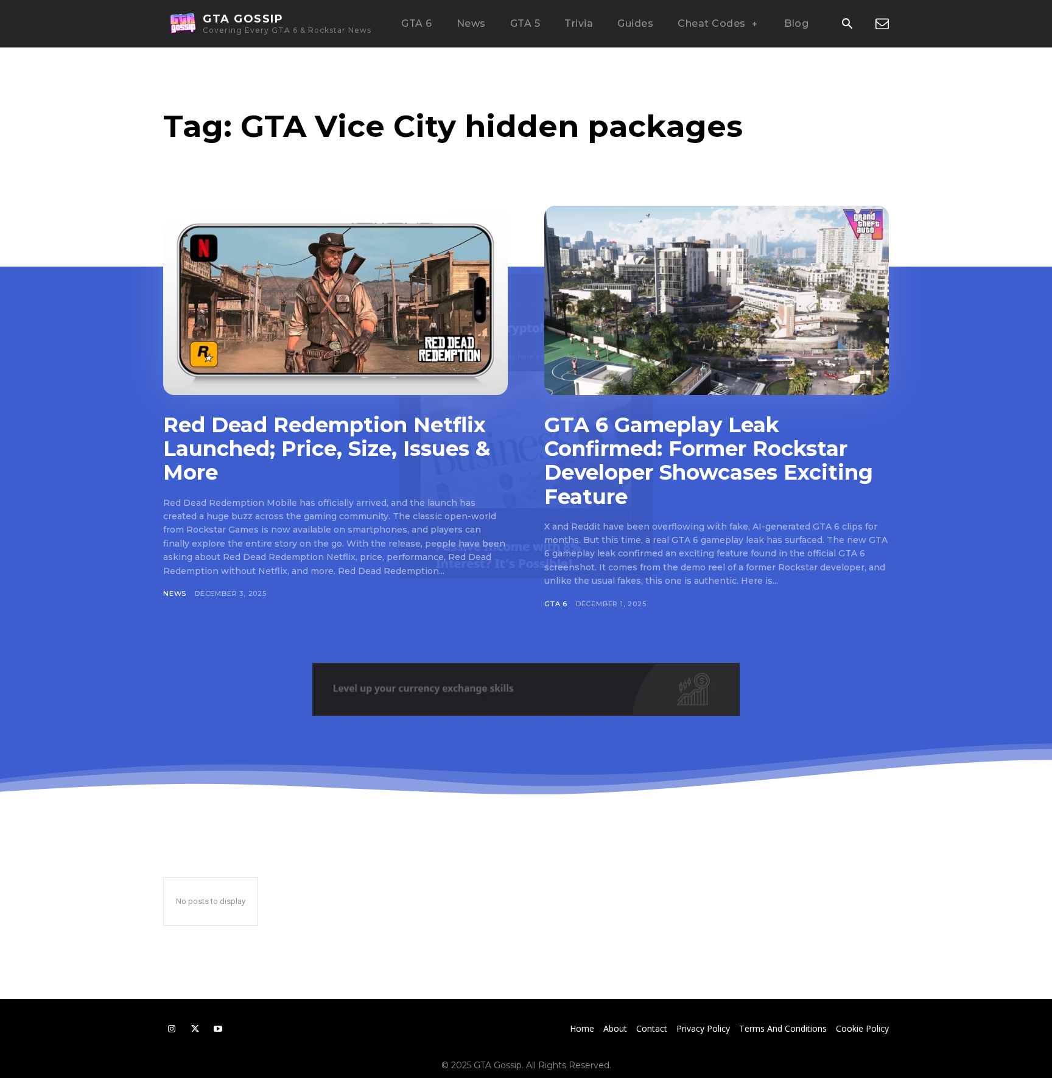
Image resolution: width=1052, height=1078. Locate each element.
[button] (847, 24)
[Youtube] (217, 1028)
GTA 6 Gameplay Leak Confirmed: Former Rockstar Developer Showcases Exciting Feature (708, 460)
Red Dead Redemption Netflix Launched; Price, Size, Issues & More (326, 448)
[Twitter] (194, 1028)
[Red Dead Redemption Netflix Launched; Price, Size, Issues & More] (335, 300)
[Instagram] (171, 1028)
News (174, 593)
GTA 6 (555, 604)
